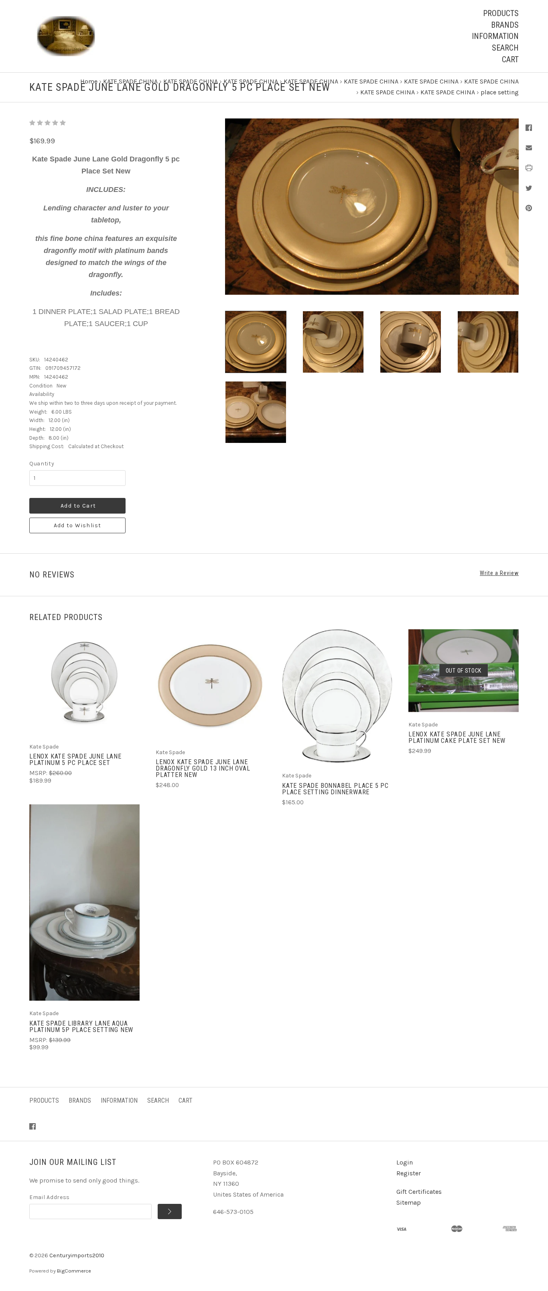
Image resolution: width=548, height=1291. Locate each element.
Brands (505, 25)
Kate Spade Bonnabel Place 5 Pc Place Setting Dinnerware (335, 789)
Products (501, 13)
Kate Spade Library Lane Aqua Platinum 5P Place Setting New (81, 1027)
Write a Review (499, 573)
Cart (510, 59)
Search (505, 48)
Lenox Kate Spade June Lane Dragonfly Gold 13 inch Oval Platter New (203, 768)
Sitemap (408, 1202)
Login (404, 1162)
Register (408, 1173)
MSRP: (39, 773)
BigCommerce (74, 1271)
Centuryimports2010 (76, 1255)
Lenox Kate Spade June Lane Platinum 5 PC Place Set (75, 760)
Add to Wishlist (77, 525)
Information (495, 36)
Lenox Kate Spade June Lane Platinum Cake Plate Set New (456, 737)
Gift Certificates (419, 1191)
